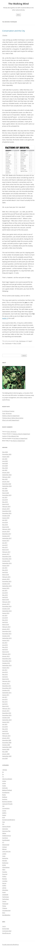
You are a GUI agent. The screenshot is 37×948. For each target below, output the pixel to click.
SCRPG (4, 885)
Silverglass (5, 890)
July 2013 (4, 643)
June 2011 (5, 699)
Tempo (4, 901)
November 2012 (6, 661)
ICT (3, 842)
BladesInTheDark (7, 790)
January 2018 (5, 531)
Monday (4, 860)
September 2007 (6, 756)
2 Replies (4, 35)
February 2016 (6, 577)
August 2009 (5, 749)
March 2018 (5, 527)
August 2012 (5, 667)
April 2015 (5, 597)
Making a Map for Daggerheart (10, 416)
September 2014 (6, 611)
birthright (5, 788)
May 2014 (5, 620)
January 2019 (5, 509)
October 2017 (6, 536)
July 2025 (4, 459)
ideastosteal (5, 844)
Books (4, 795)
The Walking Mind (18, 3)
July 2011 (4, 697)
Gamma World (6, 826)
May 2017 (5, 547)
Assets (4, 785)
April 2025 (5, 463)
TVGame (4, 908)
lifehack (4, 849)
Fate (3, 822)
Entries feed (5, 928)
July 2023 (4, 470)
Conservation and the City (13, 31)
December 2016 (6, 556)
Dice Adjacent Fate (13, 436)
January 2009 (5, 754)
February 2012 (6, 681)
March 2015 (5, 599)
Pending (4, 872)
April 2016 (5, 572)
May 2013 (5, 647)
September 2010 (6, 720)
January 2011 (5, 711)
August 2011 (5, 695)
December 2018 (6, 511)
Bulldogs (4, 797)
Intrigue (4, 847)
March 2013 (5, 652)
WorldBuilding (6, 915)
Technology (5, 899)
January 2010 (5, 738)
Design (4, 815)
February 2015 (6, 602)
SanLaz (4, 883)
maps (3, 856)
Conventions (5, 808)
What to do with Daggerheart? (10, 420)
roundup (4, 881)
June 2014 (5, 618)
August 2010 (5, 722)
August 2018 (5, 518)
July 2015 (4, 590)
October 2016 (6, 561)
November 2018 (6, 513)
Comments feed (6, 931)
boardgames (5, 792)
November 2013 (6, 633)
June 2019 (5, 500)
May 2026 (5, 452)
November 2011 (6, 688)
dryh (3, 817)
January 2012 (5, 683)
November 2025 (6, 454)
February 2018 (6, 529)
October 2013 (6, 636)
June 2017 (5, 545)
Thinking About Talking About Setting (12, 418)
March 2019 (5, 504)
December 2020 (6, 484)
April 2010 (5, 731)
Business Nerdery (7, 801)
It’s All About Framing (8, 411)
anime (4, 783)
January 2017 (5, 554)
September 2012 (6, 665)
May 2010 (5, 729)
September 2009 (6, 747)
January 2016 (5, 579)
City (17, 341)
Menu (18, 14)
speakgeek (5, 894)
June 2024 (5, 465)
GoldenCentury (6, 835)
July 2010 (4, 724)
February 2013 (6, 654)
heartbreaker (6, 840)
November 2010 (6, 715)
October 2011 (6, 690)
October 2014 (6, 608)
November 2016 (6, 559)
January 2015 (5, 604)
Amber (4, 781)
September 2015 (6, 586)
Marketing (5, 858)
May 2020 (5, 490)
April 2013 (5, 649)
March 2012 (5, 679)
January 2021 (5, 481)
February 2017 (6, 552)
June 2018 (5, 522)
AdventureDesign (7, 779)
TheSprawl (5, 904)
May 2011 (5, 702)
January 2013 (5, 656)
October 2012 (6, 663)
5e (3, 774)
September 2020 (6, 486)
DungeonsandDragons (8, 820)
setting (4, 888)
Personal (4, 874)
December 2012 (6, 658)
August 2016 (5, 565)
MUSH (4, 865)
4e (3, 772)
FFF (3, 824)
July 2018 (4, 520)
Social (4, 892)
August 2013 (5, 640)
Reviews (4, 879)
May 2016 (5, 570)
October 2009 (6, 745)
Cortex (4, 810)
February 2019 (6, 506)
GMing (4, 833)
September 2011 (6, 692)
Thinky (4, 906)
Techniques (22, 341)
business (4, 799)
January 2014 (5, 629)
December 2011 (6, 686)
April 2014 (5, 622)
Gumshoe (5, 838)
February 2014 (6, 627)
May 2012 (5, 674)
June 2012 (5, 672)
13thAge (4, 770)
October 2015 (6, 583)
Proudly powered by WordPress (10, 944)
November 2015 (6, 581)
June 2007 (5, 758)
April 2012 (5, 677)
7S (3, 776)
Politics (4, 876)
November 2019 (6, 495)
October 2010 (6, 717)
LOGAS (4, 854)
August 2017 (5, 540)
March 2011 (5, 706)
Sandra (4, 436)
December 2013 (6, 631)
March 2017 (5, 549)
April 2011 (5, 704)
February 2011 (6, 708)
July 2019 (4, 497)
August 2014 (5, 613)
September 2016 (6, 563)
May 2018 (5, 524)
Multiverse (5, 863)
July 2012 (4, 670)
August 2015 (5, 588)
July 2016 (4, 568)
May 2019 (5, 502)
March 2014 (5, 624)
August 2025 (5, 456)
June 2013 (5, 645)
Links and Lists (6, 851)
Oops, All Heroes (7, 413)
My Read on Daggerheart (20, 438)
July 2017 (4, 543)
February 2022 (6, 477)
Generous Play (6, 831)
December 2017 (6, 534)
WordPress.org (6, 933)
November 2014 (6, 606)
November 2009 (6, 742)
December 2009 (6, 740)
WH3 (3, 913)
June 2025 (5, 461)
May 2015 (5, 595)
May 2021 (5, 479)
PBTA (3, 869)
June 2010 (5, 726)
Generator (5, 829)
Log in (4, 926)
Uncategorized (6, 910)
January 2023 (5, 472)
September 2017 (6, 538)
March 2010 (5, 733)
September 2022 (6, 475)
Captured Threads (7, 804)
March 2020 (5, 493)
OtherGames (5, 867)
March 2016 (5, 574)
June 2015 (5, 593)
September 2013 (6, 638)
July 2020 (4, 488)
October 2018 (6, 515)
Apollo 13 (5, 318)
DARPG (4, 813)
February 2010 (6, 736)
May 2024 (5, 468)
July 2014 (4, 615)
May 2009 (5, 751)
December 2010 (6, 713)
